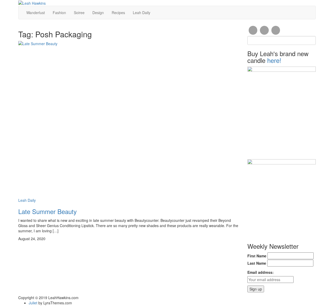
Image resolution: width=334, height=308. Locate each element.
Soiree (79, 12)
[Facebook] (253, 30)
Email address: (260, 272)
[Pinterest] (276, 30)
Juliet (33, 302)
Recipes (118, 12)
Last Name (256, 263)
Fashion (59, 12)
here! (274, 60)
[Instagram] (264, 30)
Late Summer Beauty (47, 211)
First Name (256, 255)
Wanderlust (35, 12)
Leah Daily (141, 12)
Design (98, 12)
